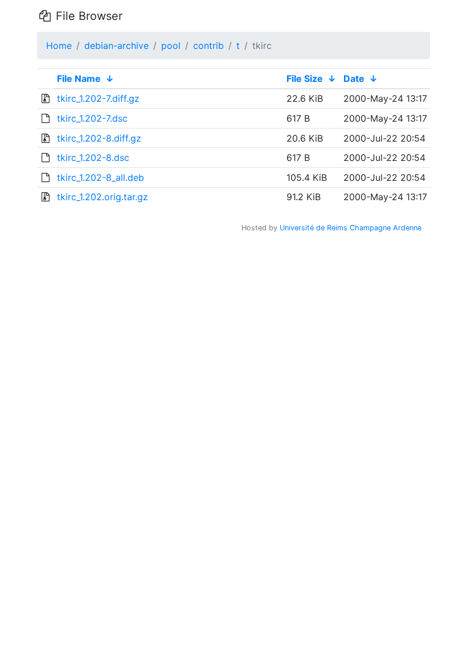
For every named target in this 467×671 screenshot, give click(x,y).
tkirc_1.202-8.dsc (93, 157)
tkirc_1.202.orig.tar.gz (102, 196)
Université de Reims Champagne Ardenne (350, 227)
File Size (304, 78)
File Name (79, 78)
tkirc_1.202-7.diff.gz (98, 98)
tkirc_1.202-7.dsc (92, 118)
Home (59, 45)
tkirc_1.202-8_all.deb (100, 177)
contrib (208, 45)
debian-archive (116, 45)
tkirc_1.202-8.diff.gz (99, 138)
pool (171, 45)
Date (353, 78)
